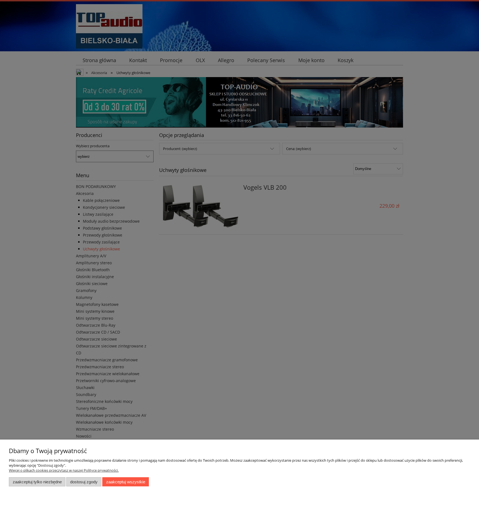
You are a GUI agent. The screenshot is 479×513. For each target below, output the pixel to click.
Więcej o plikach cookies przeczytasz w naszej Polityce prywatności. (64, 470)
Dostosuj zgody (84, 481)
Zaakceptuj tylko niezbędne (37, 481)
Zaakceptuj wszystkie (125, 481)
